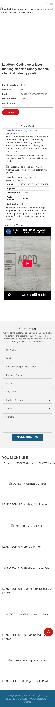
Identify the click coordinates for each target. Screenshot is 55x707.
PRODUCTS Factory (25, 463)
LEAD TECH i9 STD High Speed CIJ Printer (24, 636)
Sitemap (28, 702)
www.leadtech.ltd (38, 698)
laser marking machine (24, 130)
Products (8, 463)
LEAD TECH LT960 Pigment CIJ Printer (26, 681)
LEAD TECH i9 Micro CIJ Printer (22, 546)
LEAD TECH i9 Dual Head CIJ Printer (24, 504)
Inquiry (10, 112)
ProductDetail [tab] (27, 126)
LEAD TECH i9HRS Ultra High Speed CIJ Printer (27, 590)
